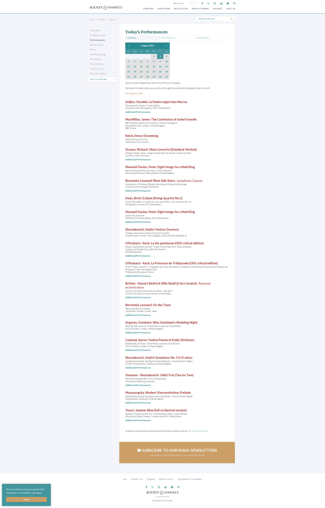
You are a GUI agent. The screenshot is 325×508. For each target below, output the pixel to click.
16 (160, 66)
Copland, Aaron (136, 340)
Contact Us (137, 479)
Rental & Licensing (200, 9)
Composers (148, 9)
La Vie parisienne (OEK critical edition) (177, 243)
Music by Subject (98, 73)
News (92, 49)
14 (147, 66)
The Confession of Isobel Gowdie (174, 119)
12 (135, 66)
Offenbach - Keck (137, 243)
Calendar (111, 19)
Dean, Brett (133, 198)
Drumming (150, 135)
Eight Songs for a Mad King (176, 167)
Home (92, 19)
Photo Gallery (97, 64)
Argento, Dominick (138, 322)
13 (141, 66)
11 (128, 66)
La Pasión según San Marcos (168, 102)
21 (147, 71)
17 (166, 66)
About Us (230, 9)
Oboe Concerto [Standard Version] (172, 149)
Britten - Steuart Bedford (142, 283)
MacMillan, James (137, 119)
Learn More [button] (36, 493)
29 (154, 76)
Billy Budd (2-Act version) (179, 283)
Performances (97, 40)
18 (128, 71)
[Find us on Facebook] (202, 3)
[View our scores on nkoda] (234, 3)
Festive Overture (167, 229)
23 (160, 71)
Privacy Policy (166, 479)
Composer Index (98, 35)
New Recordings (98, 54)
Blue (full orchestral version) (166, 410)
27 (141, 76)
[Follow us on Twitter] (208, 3)
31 (166, 76)
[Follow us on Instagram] (215, 3)
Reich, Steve (133, 135)
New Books (95, 59)
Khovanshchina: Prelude (174, 392)
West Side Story (164, 180)
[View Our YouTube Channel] (221, 3)
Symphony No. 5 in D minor (174, 357)
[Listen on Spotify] (228, 3)
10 (166, 61)
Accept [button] (26, 499)
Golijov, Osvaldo (136, 102)
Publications (164, 9)
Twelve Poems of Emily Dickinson (171, 340)
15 (154, 66)
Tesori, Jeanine (135, 410)
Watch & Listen (181, 9)
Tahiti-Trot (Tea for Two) (176, 375)
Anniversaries (96, 45)
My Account (179, 3)
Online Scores (97, 68)
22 (154, 71)
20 (141, 71)
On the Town (162, 305)
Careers (151, 479)
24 (166, 71)
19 (135, 71)
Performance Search (198, 431)
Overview (95, 30)
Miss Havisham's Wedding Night (175, 322)
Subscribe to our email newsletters (179, 450)
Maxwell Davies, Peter (140, 167)
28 (147, 76)
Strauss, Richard (136, 149)
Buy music (217, 9)
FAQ (125, 479)
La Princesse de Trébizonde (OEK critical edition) (184, 263)
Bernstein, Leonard (138, 180)
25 (128, 76)
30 (160, 76)
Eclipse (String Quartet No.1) (162, 198)
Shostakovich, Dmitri (139, 229)
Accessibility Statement (190, 479)
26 (135, 76)
